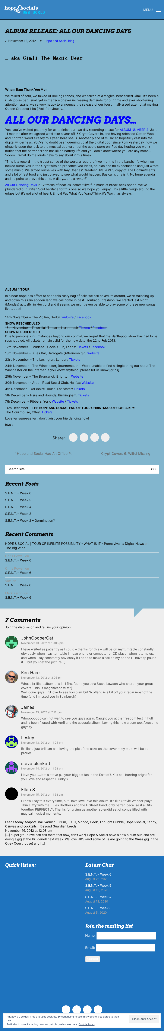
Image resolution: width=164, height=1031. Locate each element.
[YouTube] (98, 1009)
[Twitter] (84, 437)
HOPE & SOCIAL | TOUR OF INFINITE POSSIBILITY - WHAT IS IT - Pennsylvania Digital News (74, 544)
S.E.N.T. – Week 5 (18, 500)
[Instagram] (87, 1009)
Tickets (84, 328)
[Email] (94, 437)
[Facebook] (73, 437)
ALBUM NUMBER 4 (134, 130)
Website (68, 317)
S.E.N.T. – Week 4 (18, 507)
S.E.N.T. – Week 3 (18, 514)
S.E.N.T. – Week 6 (18, 493)
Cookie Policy (87, 1024)
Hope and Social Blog (59, 41)
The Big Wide (15, 548)
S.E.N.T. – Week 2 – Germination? (30, 520)
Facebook (83, 317)
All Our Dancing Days (21, 185)
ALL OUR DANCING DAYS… (70, 120)
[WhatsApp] (105, 437)
